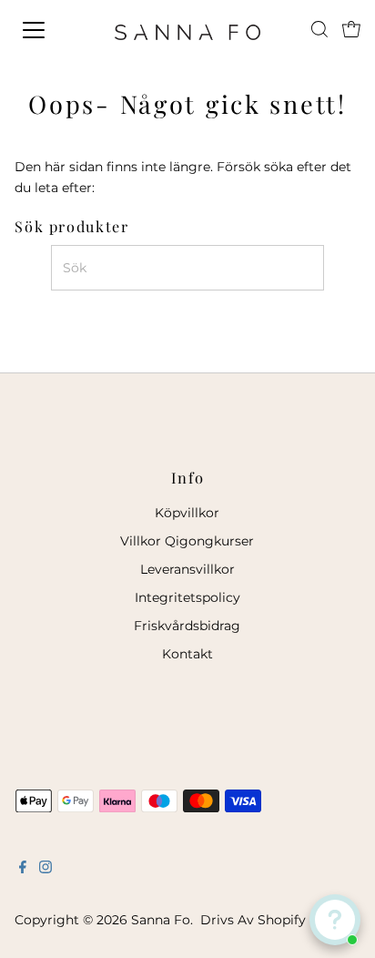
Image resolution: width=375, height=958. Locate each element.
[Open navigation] (51, 30)
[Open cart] (351, 30)
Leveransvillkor (187, 569)
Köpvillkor (187, 512)
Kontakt (187, 654)
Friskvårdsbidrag (187, 625)
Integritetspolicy (187, 597)
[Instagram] (45, 869)
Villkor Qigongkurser (187, 541)
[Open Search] (319, 29)
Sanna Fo (160, 920)
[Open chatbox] (334, 919)
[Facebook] (23, 869)
